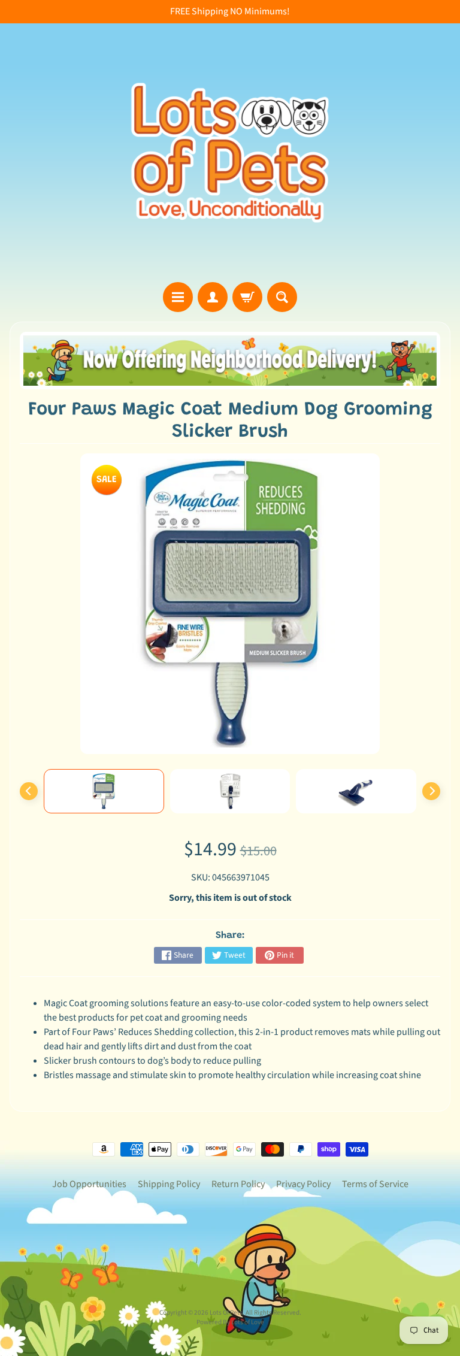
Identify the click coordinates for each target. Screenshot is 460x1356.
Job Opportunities (89, 1184)
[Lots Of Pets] (230, 153)
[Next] (431, 791)
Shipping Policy (169, 1184)
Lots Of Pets (226, 1312)
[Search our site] (282, 297)
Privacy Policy (303, 1184)
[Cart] (247, 297)
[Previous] (29, 791)
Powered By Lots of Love (230, 1322)
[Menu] (178, 297)
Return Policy (238, 1184)
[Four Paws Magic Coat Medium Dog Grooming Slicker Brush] (104, 791)
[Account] (213, 297)
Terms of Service (375, 1184)
